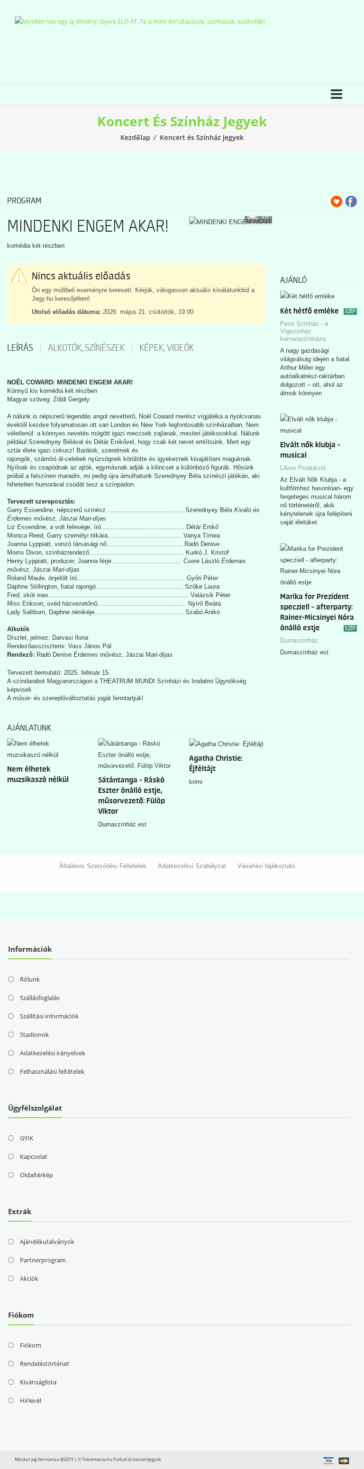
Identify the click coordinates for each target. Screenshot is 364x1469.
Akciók (29, 1278)
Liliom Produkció (303, 467)
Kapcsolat (33, 1156)
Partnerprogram (43, 1260)
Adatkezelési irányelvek (52, 1053)
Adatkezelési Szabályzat (192, 865)
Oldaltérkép (36, 1175)
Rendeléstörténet (44, 1363)
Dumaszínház (299, 640)
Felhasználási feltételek (52, 1071)
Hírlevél (30, 1400)
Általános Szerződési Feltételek (102, 865)
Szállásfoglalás (40, 997)
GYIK (26, 1138)
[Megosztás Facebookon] (351, 201)
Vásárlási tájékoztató (266, 865)
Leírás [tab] (20, 348)
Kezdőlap (135, 137)
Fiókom (30, 1345)
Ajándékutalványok (47, 1241)
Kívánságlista (38, 1382)
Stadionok (34, 1034)
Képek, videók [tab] (166, 348)
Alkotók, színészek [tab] (86, 348)
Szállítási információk (49, 1016)
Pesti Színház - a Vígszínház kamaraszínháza (304, 331)
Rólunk (30, 979)
